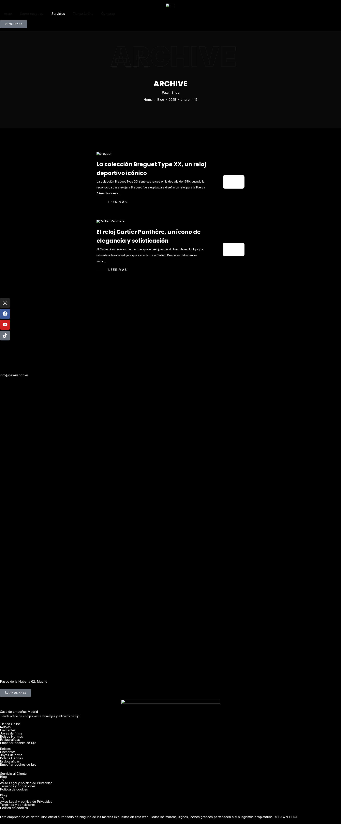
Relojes (5, 727)
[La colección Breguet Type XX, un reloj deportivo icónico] (103, 153)
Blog (3, 776)
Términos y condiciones (18, 786)
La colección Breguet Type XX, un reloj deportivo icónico (151, 168)
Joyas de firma (11, 733)
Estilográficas (10, 739)
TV (2, 779)
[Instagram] (5, 303)
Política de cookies (14, 789)
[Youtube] (5, 325)
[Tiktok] (5, 335)
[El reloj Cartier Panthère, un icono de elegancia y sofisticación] (110, 221)
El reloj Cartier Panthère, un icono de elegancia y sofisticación (148, 236)
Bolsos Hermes (11, 736)
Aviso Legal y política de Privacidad (26, 783)
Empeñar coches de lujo (18, 742)
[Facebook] (5, 314)
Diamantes (8, 730)
